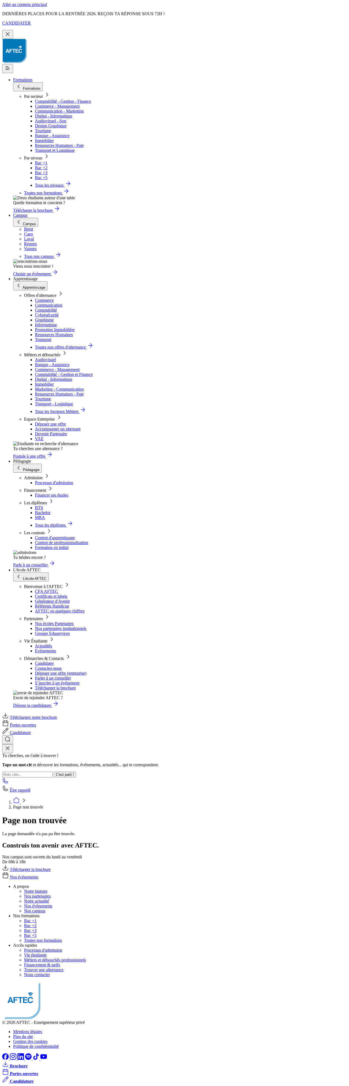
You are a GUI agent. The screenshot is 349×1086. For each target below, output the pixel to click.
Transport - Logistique (54, 404)
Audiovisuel (45, 359)
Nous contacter (37, 974)
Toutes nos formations (43, 940)
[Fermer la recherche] (7, 748)
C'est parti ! (65, 775)
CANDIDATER (16, 23)
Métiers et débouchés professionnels (55, 960)
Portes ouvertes (23, 725)
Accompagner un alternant (57, 429)
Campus (20, 215)
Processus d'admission (54, 482)
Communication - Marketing (59, 111)
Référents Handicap (52, 606)
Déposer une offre (50, 424)
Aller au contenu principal (24, 4)
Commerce (44, 300)
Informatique (46, 324)
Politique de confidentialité (36, 1046)
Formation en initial (51, 547)
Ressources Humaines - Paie (59, 145)
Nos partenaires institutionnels (60, 628)
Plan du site (23, 1036)
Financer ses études (51, 495)
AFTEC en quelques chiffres (60, 611)
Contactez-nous (48, 668)
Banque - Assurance (52, 135)
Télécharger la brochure (55, 688)
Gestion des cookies (30, 1041)
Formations (22, 79)
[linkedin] (21, 1058)
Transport (43, 339)
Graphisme (44, 320)
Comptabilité (46, 310)
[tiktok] (36, 1058)
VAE (39, 438)
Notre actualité (36, 901)
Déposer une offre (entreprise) (60, 673)
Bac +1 (41, 163)
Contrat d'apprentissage (55, 537)
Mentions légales (27, 1031)
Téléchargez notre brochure (33, 717)
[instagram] (13, 1058)
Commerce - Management (57, 106)
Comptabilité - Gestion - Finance (63, 101)
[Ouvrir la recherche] (7, 739)
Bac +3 (41, 172)
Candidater (44, 663)
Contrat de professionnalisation (61, 542)
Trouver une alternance (44, 969)
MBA (40, 517)
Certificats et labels (51, 596)
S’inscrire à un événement (57, 683)
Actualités (43, 646)
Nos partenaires (37, 896)
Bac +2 (41, 167)
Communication (48, 305)
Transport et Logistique (55, 150)
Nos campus (34, 911)
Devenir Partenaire (51, 434)
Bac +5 (41, 177)
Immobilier (44, 140)
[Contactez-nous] (5, 782)
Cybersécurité (47, 315)
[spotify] (29, 1058)
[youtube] (43, 1058)
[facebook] (6, 1058)
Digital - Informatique (53, 116)
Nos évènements (24, 877)
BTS (39, 507)
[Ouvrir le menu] (7, 68)
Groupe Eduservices (52, 633)
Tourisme (43, 130)
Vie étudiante (35, 955)
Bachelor (42, 512)
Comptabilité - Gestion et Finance (64, 374)
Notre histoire (35, 891)
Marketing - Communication (59, 389)
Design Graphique (51, 125)
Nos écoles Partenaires (54, 623)
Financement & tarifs (42, 965)
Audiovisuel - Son (50, 121)
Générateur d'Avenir (52, 601)
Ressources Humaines (54, 334)
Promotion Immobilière (55, 329)
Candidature (20, 732)
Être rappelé (20, 790)
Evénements (45, 650)
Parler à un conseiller (53, 678)
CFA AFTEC (46, 591)
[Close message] (7, 34)
